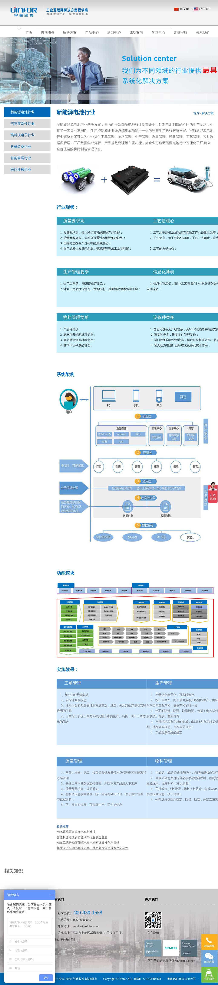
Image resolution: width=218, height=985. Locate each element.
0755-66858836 (82, 919)
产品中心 (92, 32)
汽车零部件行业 (22, 123)
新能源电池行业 (22, 112)
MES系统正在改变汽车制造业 (76, 831)
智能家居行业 (21, 158)
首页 (29, 32)
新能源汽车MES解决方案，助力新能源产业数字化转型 (92, 848)
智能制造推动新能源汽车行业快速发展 (82, 837)
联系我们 (202, 32)
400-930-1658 (87, 912)
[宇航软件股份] (46, 8)
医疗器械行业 (21, 169)
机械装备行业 (21, 146)
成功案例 (136, 32)
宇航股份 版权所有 (84, 979)
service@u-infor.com (86, 926)
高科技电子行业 (22, 135)
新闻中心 (114, 32)
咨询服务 (47, 32)
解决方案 (70, 32)
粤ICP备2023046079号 (181, 979)
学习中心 (158, 32)
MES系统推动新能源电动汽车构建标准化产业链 (88, 842)
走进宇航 (180, 32)
